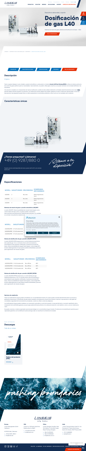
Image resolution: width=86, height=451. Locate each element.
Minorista (50, 2)
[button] (73, 2)
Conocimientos (56, 2)
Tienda (62, 2)
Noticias (67, 2)
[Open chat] (83, 448)
